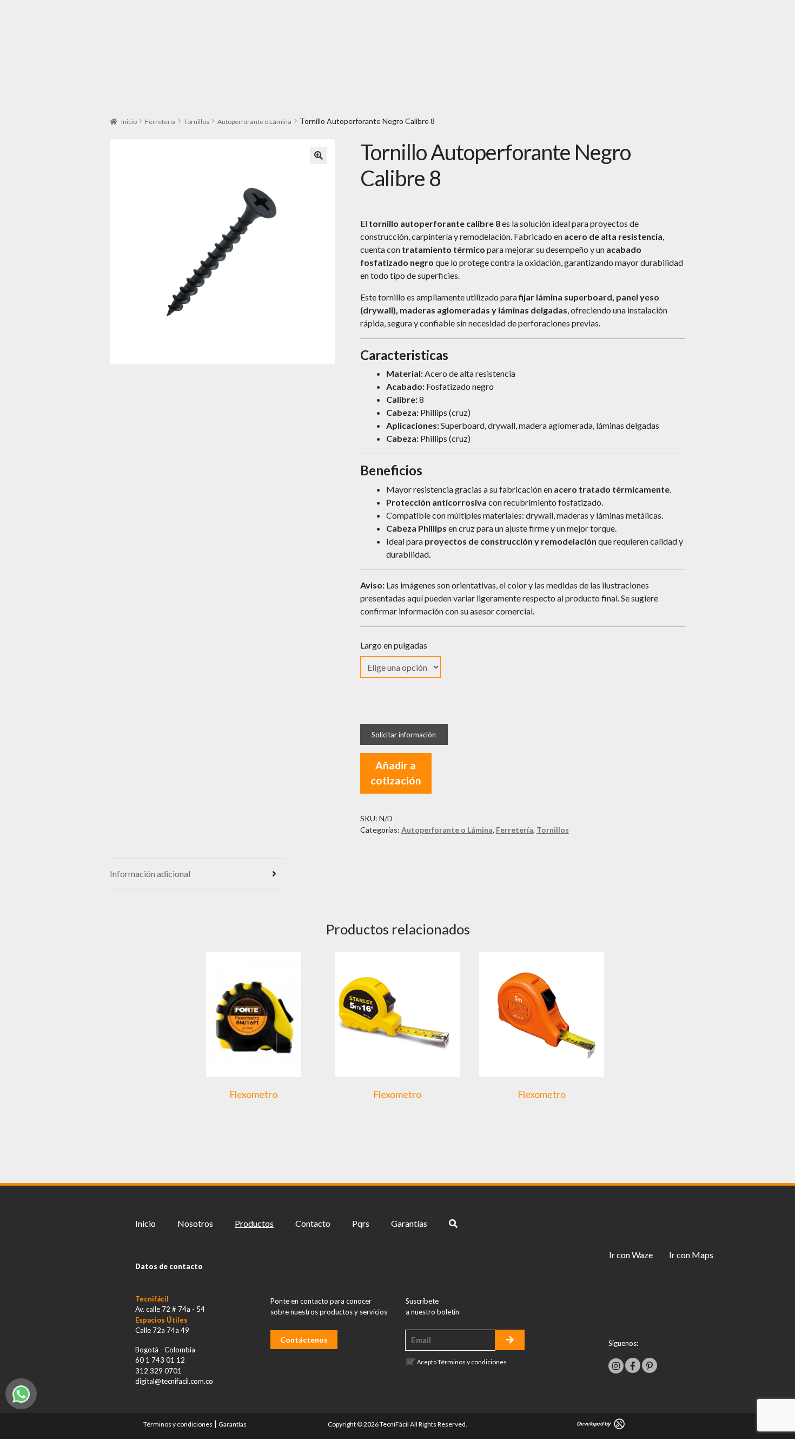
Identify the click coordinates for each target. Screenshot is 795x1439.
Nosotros (195, 1223)
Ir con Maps (691, 1255)
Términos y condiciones (472, 1362)
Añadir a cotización (395, 773)
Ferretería (160, 121)
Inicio (129, 121)
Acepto (462, 1362)
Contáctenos (304, 1339)
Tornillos (196, 121)
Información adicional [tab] (150, 873)
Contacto (312, 1223)
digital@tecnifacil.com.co (174, 1381)
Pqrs (360, 1223)
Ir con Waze (631, 1255)
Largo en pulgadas (393, 645)
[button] (318, 155)
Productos (254, 1223)
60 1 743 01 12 (160, 1360)
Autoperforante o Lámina (254, 121)
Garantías (409, 1223)
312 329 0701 (158, 1370)
